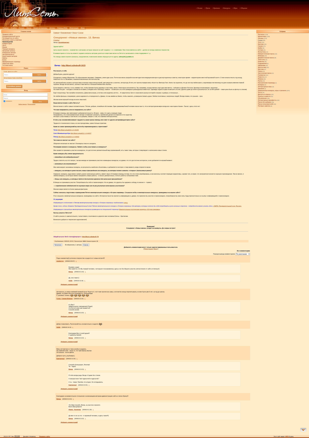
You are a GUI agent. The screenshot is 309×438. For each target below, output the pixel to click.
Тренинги (261, 88)
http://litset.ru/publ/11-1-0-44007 (81, 133)
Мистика (261, 69)
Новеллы (261, 61)
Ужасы (260, 71)
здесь (126, 203)
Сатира (260, 50)
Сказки (260, 46)
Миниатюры (262, 36)
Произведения (66, 33)
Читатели (57, 245)
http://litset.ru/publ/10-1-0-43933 (68, 137)
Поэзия (21, 28)
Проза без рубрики (264, 102)
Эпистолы (261, 59)
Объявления (262, 98)
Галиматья (261, 75)
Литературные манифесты (267, 100)
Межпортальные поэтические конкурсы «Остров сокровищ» (139, 209)
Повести (261, 77)
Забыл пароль (22, 104)
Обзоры (260, 38)
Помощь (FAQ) (62, 28)
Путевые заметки (264, 106)
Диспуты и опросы (264, 94)
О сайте (13, 28)
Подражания (262, 63)
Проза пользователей (265, 104)
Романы (260, 79)
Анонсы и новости (264, 96)
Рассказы (261, 34)
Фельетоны (262, 52)
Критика (260, 44)
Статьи (260, 40)
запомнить (9, 101)
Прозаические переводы (266, 83)
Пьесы (260, 81)
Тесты (260, 92)
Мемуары (261, 56)
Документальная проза (266, 58)
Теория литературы (40, 28)
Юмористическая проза (266, 54)
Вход (40, 101)
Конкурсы (261, 85)
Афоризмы (261, 65)
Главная (5, 28)
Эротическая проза (264, 73)
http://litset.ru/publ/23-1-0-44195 (68, 130)
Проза (29, 28)
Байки (260, 48)
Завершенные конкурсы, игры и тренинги (272, 90)
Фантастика (262, 67)
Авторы (52, 28)
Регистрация (74, 28)
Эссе (259, 42)
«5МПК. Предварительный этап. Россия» (227, 206)
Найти (39, 74)
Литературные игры (265, 87)
